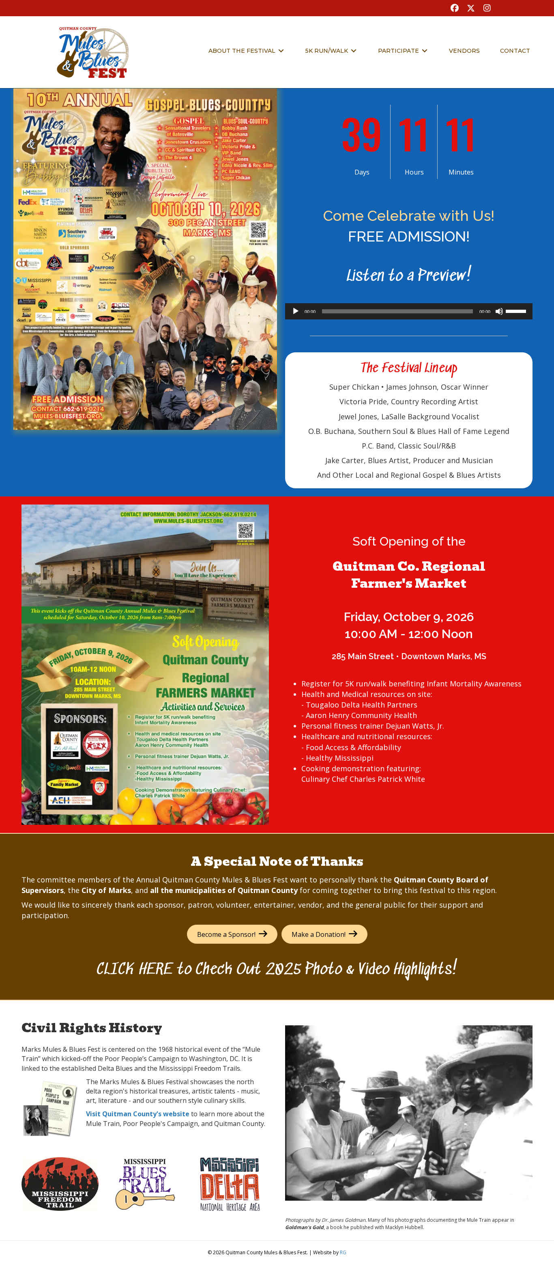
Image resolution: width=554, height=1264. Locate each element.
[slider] (517, 310)
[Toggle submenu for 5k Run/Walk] (354, 51)
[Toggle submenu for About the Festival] (281, 51)
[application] (409, 311)
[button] (455, 8)
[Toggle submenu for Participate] (424, 51)
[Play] (296, 311)
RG (343, 1252)
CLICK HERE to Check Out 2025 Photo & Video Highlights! (277, 970)
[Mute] (499, 311)
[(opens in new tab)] (145, 258)
